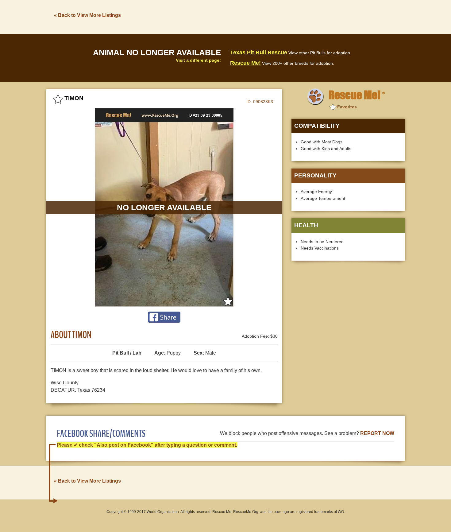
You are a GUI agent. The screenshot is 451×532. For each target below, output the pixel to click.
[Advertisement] (293, 16)
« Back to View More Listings (87, 15)
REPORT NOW (377, 433)
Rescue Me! (245, 63)
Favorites (347, 106)
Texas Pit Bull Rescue (258, 52)
